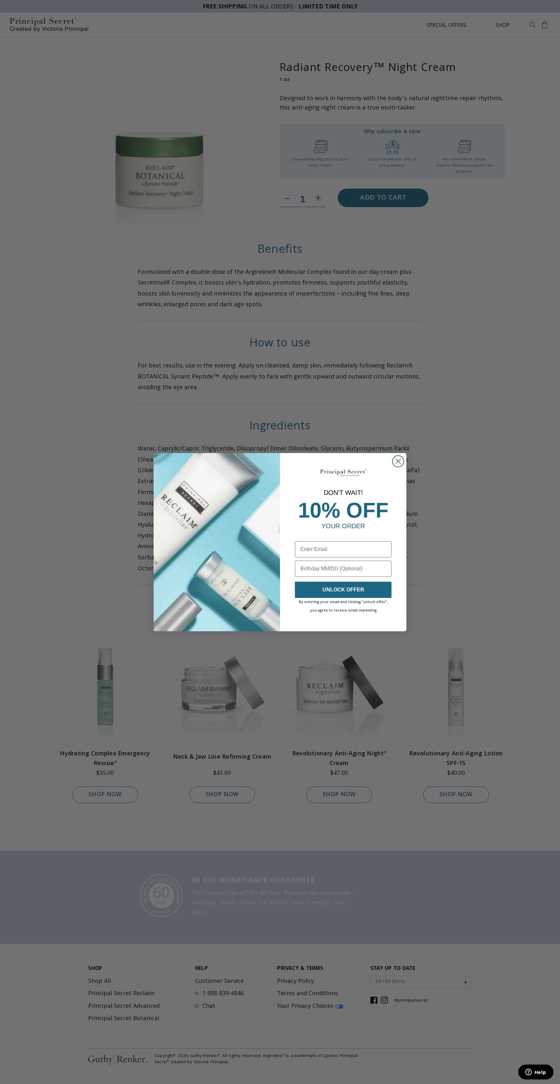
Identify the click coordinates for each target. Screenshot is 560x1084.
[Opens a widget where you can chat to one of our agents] (536, 1073)
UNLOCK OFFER (343, 589)
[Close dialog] (398, 461)
